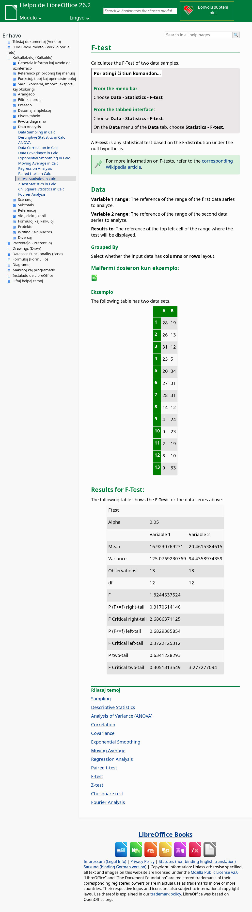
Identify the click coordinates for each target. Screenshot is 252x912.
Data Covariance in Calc (38, 152)
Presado (25, 104)
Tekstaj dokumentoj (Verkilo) (37, 41)
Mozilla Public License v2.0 (214, 872)
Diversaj (25, 237)
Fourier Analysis (32, 194)
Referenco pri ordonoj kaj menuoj (46, 73)
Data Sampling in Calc (36, 132)
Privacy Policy (142, 861)
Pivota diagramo (32, 121)
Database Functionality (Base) (38, 253)
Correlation (103, 724)
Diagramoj (22, 264)
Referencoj (27, 210)
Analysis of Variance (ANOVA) (122, 716)
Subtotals (26, 204)
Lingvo (77, 18)
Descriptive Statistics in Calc (41, 137)
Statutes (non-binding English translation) (197, 861)
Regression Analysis (35, 168)
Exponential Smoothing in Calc (44, 157)
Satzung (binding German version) (115, 867)
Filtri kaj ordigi (30, 99)
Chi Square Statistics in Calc (41, 188)
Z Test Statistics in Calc (37, 183)
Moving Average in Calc (38, 163)
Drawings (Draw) (27, 248)
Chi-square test (107, 793)
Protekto (25, 226)
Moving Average (108, 750)
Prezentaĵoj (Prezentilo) (32, 242)
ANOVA (24, 142)
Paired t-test (104, 767)
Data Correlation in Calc (38, 147)
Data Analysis (29, 126)
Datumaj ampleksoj (34, 110)
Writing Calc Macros (35, 231)
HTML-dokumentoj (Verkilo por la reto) (38, 49)
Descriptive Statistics (113, 707)
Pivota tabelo (29, 115)
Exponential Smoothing (115, 742)
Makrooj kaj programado (34, 269)
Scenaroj (25, 199)
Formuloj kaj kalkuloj (36, 221)
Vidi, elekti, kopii (32, 215)
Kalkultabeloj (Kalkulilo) (32, 57)
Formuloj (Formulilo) (30, 259)
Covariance (102, 733)
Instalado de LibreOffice (33, 275)
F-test (97, 776)
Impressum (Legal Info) (105, 861)
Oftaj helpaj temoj (28, 280)
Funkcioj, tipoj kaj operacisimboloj (47, 78)
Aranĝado (26, 94)
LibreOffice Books (165, 834)
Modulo (28, 18)
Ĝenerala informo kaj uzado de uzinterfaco (41, 65)
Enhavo (11, 35)
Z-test (97, 785)
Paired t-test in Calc (34, 173)
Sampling (101, 698)
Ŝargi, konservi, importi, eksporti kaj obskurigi (43, 86)
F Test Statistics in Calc (37, 178)
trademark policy (165, 894)
